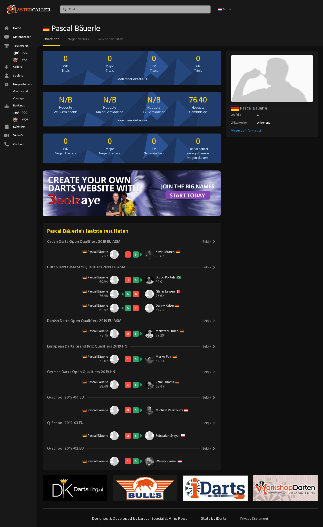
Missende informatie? (246, 130)
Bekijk (206, 241)
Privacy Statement (254, 519)
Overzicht (51, 39)
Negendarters (78, 39)
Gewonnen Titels (110, 39)
